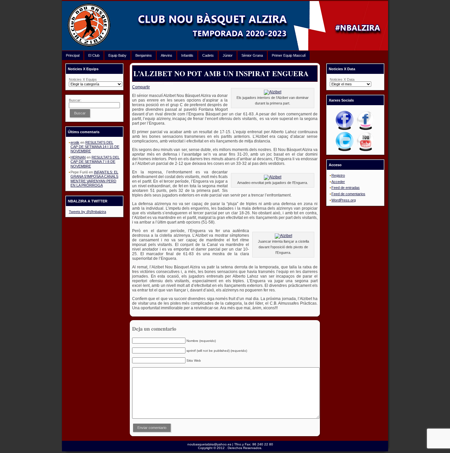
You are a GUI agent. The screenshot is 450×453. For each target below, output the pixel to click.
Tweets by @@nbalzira (87, 212)
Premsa (168, 83)
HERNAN (78, 157)
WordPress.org (343, 200)
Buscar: (75, 100)
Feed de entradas (345, 188)
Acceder (338, 182)
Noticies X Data (342, 79)
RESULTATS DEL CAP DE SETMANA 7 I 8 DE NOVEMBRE (95, 161)
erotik (74, 142)
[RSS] (68, 446)
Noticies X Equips (83, 79)
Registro (338, 175)
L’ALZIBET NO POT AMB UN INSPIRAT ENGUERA (221, 73)
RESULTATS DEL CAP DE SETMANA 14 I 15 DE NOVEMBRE (94, 146)
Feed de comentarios (348, 194)
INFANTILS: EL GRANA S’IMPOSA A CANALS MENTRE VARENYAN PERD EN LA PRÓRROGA (94, 178)
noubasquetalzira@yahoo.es (209, 444)
